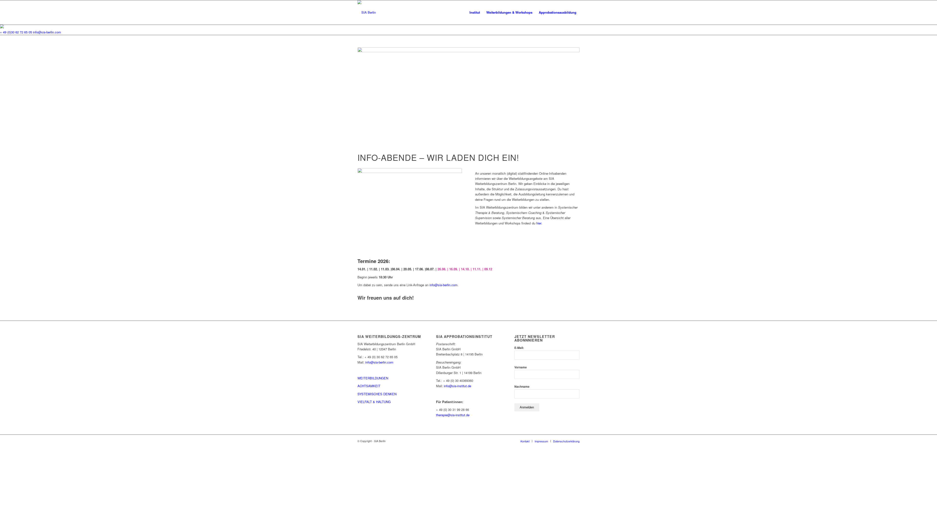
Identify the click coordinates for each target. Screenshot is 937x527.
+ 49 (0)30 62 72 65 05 (16, 32)
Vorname (520, 367)
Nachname (522, 387)
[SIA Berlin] (366, 12)
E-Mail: (519, 348)
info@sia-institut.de (457, 386)
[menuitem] (474, 12)
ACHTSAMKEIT (368, 386)
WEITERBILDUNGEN (372, 378)
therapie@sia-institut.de (452, 415)
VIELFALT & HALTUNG (374, 401)
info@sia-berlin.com (47, 32)
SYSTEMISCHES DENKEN (377, 394)
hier (538, 223)
